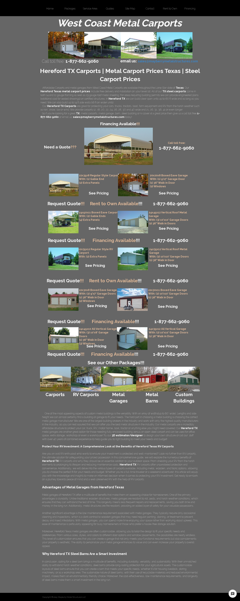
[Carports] (55, 379)
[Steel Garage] (133, 259)
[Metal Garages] (118, 379)
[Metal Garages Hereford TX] (66, 45)
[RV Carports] (86, 379)
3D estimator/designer (127, 435)
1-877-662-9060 (170, 280)
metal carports (89, 113)
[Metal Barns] (152, 379)
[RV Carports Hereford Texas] (174, 45)
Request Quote (66, 203)
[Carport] (64, 185)
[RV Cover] (63, 222)
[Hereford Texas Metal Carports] (102, 45)
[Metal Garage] (133, 185)
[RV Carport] (63, 259)
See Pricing (99, 193)
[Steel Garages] (63, 299)
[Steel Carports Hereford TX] (139, 45)
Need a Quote (60, 147)
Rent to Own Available (116, 203)
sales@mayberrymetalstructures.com (98, 117)
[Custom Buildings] (184, 379)
